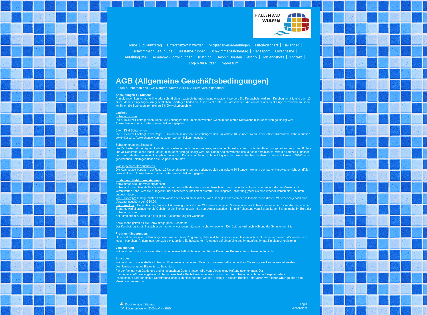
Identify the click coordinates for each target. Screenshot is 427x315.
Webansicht (299, 308)
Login (303, 304)
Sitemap (149, 304)
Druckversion (133, 304)
